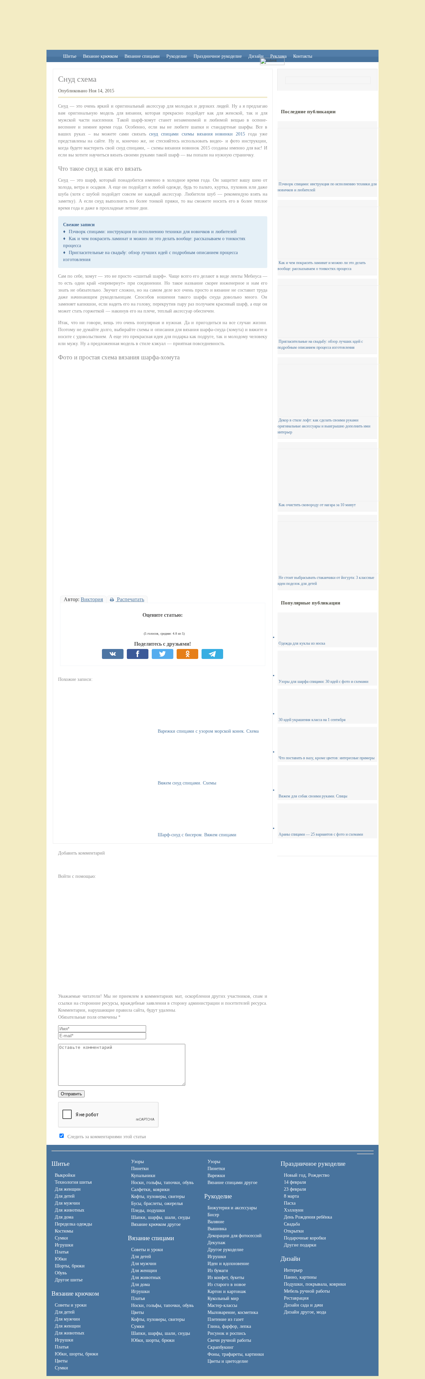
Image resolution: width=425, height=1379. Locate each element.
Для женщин (68, 1189)
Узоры (137, 1161)
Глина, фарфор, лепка (229, 1326)
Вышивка (217, 1228)
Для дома (64, 1217)
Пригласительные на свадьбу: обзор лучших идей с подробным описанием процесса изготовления (320, 344)
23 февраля (295, 1189)
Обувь (61, 1272)
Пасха (290, 1203)
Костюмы (64, 1231)
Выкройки (65, 1175)
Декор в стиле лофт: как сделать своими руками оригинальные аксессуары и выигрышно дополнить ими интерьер (324, 426)
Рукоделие (176, 56)
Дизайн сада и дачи (303, 1305)
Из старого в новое (227, 1284)
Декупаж (216, 1242)
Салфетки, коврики (150, 1189)
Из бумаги (218, 1270)
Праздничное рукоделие (218, 56)
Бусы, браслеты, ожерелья (157, 1203)
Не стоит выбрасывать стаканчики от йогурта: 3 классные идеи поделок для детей (326, 580)
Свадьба (292, 1224)
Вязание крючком (100, 56)
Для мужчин (67, 1203)
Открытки (294, 1231)
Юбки (61, 1258)
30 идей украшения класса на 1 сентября (312, 719)
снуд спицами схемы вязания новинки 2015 (197, 134)
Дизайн (256, 56)
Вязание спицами (142, 56)
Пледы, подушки (148, 1210)
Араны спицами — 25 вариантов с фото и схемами (321, 834)
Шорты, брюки (70, 1265)
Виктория (92, 599)
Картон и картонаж (227, 1291)
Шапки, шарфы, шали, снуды (160, 1217)
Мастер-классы (222, 1305)
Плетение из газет (226, 1319)
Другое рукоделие (225, 1249)
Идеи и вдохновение (228, 1263)
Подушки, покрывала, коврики (315, 1284)
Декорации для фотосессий (235, 1235)
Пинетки (140, 1168)
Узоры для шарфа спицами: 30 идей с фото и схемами (323, 681)
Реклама (278, 56)
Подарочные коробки (305, 1238)
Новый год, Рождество (306, 1175)
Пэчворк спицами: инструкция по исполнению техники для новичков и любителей (153, 231)
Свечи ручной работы (229, 1340)
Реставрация (296, 1298)
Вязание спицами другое (232, 1182)
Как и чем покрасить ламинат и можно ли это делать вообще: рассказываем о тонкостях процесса (322, 265)
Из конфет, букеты (226, 1277)
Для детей (65, 1196)
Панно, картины (300, 1277)
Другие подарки (300, 1244)
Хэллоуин (293, 1210)
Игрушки (64, 1244)
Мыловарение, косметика (233, 1312)
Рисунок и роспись (227, 1333)
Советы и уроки (71, 1305)
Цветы (61, 1360)
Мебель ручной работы (307, 1291)
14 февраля (295, 1182)
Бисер (213, 1214)
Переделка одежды (73, 1224)
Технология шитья (73, 1182)
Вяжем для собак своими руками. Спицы (313, 796)
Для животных (69, 1210)
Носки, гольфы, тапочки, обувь (162, 1182)
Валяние (216, 1221)
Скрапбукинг (221, 1347)
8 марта (291, 1196)
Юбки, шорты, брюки (76, 1353)
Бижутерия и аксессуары (232, 1207)
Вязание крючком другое (156, 1224)
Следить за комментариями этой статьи (106, 1136)
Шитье (69, 56)
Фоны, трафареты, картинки (236, 1354)
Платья (61, 1251)
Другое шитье (69, 1279)
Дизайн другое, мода (305, 1312)
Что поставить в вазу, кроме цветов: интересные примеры (327, 758)
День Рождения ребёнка (308, 1217)
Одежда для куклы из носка (302, 643)
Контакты (302, 56)
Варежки (216, 1175)
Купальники (143, 1175)
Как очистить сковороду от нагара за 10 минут (317, 505)
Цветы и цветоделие (228, 1361)
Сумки (61, 1238)
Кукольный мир (223, 1298)
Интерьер (293, 1270)
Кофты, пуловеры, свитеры (158, 1196)
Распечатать (130, 599)
